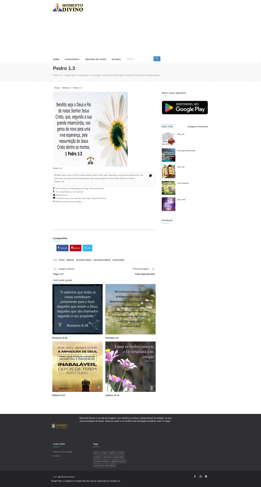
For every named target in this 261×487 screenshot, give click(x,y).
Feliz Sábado (183, 183)
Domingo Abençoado (186, 150)
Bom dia (180, 134)
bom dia (107, 457)
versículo (98, 465)
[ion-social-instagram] (201, 477)
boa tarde (110, 465)
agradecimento (118, 461)
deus (96, 453)
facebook (63, 248)
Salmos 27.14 (112, 395)
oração (97, 457)
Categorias (72, 59)
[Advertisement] (130, 35)
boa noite (118, 457)
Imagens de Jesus (96, 59)
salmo (113, 453)
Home (56, 59)
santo (121, 453)
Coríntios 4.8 (111, 338)
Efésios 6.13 (58, 395)
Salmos (116, 59)
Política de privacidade (62, 452)
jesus (104, 453)
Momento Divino (96, 188)
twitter (88, 248)
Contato (56, 456)
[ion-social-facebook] (195, 477)
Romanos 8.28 (59, 338)
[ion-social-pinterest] (206, 477)
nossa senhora (101, 461)
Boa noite (181, 199)
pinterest (76, 248)
